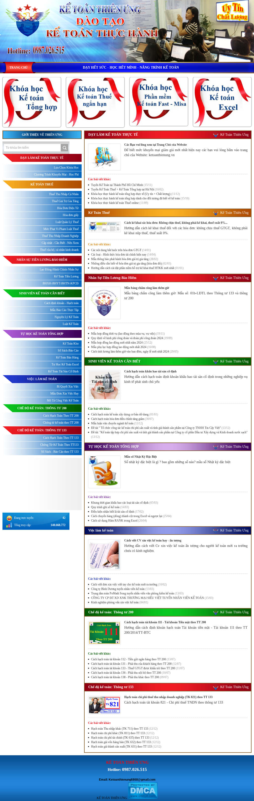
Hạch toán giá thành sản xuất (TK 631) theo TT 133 (126, 746)
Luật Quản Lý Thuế (67, 222)
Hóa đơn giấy (71, 215)
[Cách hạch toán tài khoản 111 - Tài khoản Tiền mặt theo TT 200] (104, 643)
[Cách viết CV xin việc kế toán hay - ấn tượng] (104, 568)
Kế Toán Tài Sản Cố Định (63, 371)
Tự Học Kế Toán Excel (65, 364)
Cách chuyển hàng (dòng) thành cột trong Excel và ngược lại (131, 516)
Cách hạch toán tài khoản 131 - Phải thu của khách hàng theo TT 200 (136, 664)
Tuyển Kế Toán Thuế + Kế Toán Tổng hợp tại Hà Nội (127, 189)
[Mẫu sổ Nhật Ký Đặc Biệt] (104, 487)
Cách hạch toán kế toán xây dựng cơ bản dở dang (124, 414)
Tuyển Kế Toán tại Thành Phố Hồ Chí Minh (121, 185)
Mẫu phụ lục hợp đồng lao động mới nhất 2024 (123, 347)
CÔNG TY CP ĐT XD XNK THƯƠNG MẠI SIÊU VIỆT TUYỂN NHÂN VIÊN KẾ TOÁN (152, 598)
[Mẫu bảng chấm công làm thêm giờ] (104, 317)
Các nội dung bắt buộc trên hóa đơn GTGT (121, 250)
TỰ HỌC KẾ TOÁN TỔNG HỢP (113, 446)
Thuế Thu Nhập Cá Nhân (64, 194)
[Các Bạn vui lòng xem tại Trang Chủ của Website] (104, 169)
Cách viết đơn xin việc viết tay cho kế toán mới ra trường (129, 584)
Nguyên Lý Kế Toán (67, 317)
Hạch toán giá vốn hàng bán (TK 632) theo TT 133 (125, 742)
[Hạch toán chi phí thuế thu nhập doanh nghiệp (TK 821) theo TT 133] (104, 713)
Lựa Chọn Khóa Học (66, 167)
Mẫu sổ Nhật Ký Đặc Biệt (140, 456)
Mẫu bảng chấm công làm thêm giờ (146, 288)
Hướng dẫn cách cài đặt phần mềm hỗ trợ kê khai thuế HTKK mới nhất (137, 268)
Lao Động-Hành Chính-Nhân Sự (59, 269)
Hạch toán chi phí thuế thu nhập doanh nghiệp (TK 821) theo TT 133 (168, 697)
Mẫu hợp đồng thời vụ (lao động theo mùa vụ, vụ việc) (128, 333)
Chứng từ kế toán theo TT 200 (61, 422)
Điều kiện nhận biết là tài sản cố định (117, 511)
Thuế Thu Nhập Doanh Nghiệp (60, 236)
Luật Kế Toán (71, 324)
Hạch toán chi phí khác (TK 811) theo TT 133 (122, 733)
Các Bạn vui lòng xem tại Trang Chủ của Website (155, 144)
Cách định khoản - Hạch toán (61, 303)
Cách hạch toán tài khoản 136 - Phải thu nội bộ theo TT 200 (130, 672)
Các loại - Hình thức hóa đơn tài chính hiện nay (123, 254)
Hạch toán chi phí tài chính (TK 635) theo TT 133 (125, 737)
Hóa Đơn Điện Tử (68, 208)
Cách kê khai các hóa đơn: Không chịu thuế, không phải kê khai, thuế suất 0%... (175, 222)
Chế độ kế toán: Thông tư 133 (110, 687)
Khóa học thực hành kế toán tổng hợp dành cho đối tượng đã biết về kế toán (140, 198)
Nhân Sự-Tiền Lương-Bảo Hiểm (112, 278)
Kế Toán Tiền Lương (66, 276)
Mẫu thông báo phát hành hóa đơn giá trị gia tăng (124, 259)
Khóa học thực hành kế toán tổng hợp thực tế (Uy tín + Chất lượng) (135, 194)
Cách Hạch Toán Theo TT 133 (61, 438)
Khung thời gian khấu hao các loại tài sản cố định (124, 502)
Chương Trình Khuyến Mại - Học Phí (56, 174)
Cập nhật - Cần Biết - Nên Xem (60, 243)
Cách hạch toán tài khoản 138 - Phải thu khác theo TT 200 (129, 677)
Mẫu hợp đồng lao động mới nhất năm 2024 (121, 342)
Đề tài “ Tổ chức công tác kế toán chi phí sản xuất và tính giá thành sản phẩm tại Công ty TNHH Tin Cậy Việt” (160, 428)
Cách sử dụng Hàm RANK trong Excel (119, 520)
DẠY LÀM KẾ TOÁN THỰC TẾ (113, 134)
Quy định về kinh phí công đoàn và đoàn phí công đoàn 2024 (131, 338)
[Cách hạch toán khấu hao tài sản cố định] (104, 398)
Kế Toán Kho (71, 343)
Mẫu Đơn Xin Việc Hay (64, 393)
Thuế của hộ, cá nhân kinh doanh (59, 250)
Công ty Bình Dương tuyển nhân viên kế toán (122, 589)
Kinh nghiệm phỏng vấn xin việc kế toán (119, 602)
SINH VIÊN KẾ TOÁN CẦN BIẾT (114, 361)
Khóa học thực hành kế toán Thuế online (119, 203)
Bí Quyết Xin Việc (68, 386)
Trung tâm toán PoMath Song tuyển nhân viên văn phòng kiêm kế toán (137, 593)
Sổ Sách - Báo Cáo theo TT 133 (60, 451)
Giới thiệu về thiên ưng (42, 134)
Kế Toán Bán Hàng (67, 357)
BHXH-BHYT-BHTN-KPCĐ (61, 283)
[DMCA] (143, 798)
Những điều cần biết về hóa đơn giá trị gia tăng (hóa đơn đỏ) (131, 263)
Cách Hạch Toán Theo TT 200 (61, 415)
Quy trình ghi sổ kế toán (110, 507)
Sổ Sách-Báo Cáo (68, 350)
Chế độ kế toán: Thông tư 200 (110, 612)
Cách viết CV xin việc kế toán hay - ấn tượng (152, 540)
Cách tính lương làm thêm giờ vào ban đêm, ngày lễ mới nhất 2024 (134, 351)
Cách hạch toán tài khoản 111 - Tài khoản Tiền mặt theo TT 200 (165, 622)
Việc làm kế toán (100, 530)
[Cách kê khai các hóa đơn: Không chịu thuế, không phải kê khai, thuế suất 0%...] (104, 230)
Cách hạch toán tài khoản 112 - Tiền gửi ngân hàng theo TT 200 (133, 659)
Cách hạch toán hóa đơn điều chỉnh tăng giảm (122, 419)
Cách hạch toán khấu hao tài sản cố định (150, 371)
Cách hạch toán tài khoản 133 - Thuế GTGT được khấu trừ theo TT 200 (138, 668)
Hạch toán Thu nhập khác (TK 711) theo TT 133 (124, 728)
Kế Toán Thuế (99, 213)
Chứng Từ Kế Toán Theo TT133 (59, 444)
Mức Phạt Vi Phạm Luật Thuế (61, 229)
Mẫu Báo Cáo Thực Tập (64, 310)
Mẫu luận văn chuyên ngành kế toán (117, 423)
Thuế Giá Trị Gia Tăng (65, 201)
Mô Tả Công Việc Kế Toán (63, 400)
